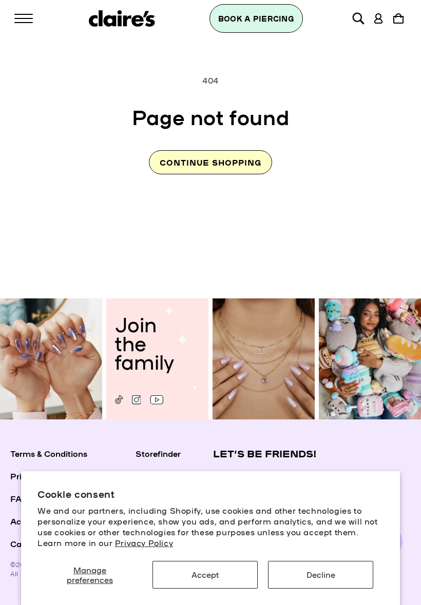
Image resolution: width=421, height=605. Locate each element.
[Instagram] (136, 399)
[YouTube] (156, 399)
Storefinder (158, 453)
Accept (205, 574)
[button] (23, 18)
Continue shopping (210, 162)
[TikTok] (119, 399)
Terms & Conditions (48, 453)
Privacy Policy (144, 542)
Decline (321, 574)
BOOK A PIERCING (256, 18)
